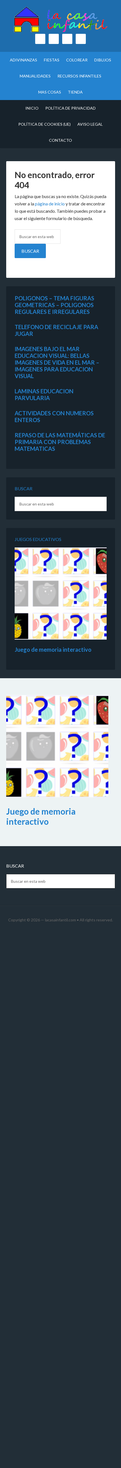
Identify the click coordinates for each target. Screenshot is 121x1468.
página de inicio (50, 203)
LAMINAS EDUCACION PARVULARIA (44, 394)
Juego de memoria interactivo (53, 649)
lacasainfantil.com (60, 919)
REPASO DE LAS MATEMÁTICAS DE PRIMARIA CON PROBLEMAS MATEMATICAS (60, 442)
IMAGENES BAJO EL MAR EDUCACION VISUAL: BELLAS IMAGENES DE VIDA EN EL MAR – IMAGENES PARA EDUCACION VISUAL (57, 362)
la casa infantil (60, 20)
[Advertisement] (60, 1200)
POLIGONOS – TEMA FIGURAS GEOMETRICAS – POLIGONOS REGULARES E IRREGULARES (54, 305)
